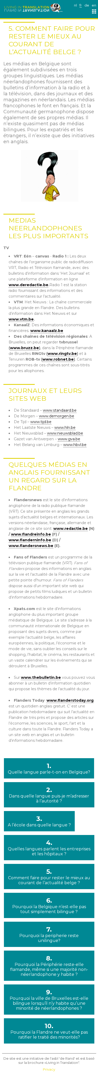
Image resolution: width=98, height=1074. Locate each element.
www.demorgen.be (56, 416)
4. (49, 847)
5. (49, 876)
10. (49, 1031)
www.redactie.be (70, 528)
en (94, 5)
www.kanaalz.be (46, 330)
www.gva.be (69, 439)
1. (49, 768)
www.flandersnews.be (31, 545)
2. (49, 794)
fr (80, 5)
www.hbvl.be (75, 444)
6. (49, 905)
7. (49, 934)
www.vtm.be (21, 319)
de (86, 5)
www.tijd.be (40, 421)
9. (49, 999)
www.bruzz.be (24, 348)
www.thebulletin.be (41, 677)
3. (39, 821)
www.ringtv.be (62, 353)
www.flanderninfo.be (30, 540)
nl (75, 5)
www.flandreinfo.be (31, 534)
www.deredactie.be (28, 284)
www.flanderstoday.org (70, 700)
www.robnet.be (58, 359)
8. (49, 965)
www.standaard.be (60, 410)
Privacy (49, 1069)
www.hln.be (65, 427)
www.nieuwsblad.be (65, 433)
